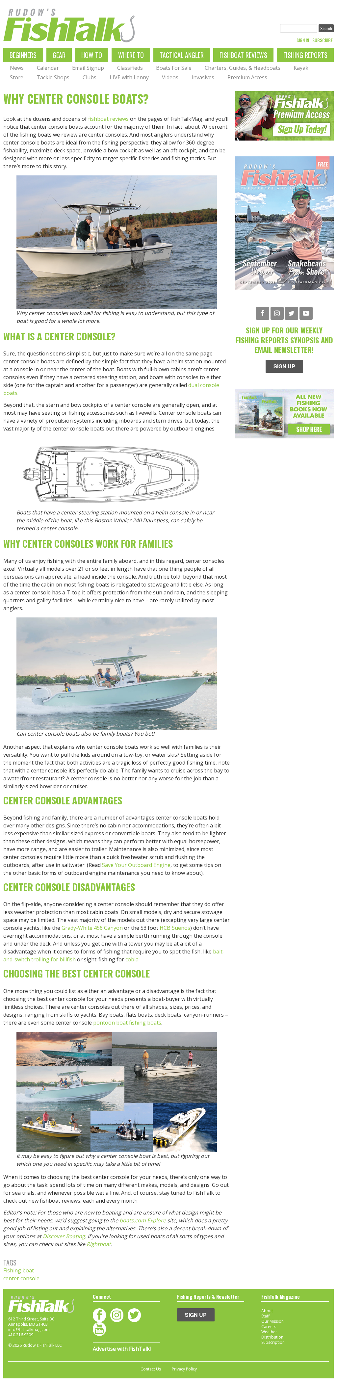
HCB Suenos (175, 927)
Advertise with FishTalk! (122, 1348)
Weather (269, 1332)
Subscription (273, 1342)
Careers (268, 1326)
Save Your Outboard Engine (136, 865)
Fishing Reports (305, 55)
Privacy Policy (184, 1369)
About (267, 1311)
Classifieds (130, 67)
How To (91, 55)
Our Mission (272, 1321)
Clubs (89, 77)
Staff (265, 1316)
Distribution (272, 1337)
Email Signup (88, 67)
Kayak (301, 67)
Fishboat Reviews (243, 55)
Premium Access (247, 77)
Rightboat (99, 1244)
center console (21, 1278)
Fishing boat (18, 1270)
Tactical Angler (182, 55)
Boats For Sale (174, 67)
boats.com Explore (142, 1220)
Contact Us (151, 1369)
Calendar (48, 67)
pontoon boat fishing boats (127, 1022)
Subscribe (322, 40)
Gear (59, 55)
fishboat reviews (108, 118)
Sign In (303, 40)
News (17, 67)
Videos (170, 77)
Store (16, 77)
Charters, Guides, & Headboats (242, 67)
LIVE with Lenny (129, 77)
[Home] (69, 25)
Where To (131, 55)
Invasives (203, 77)
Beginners (23, 55)
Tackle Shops (53, 77)
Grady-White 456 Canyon (92, 927)
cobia (132, 959)
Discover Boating (64, 1236)
